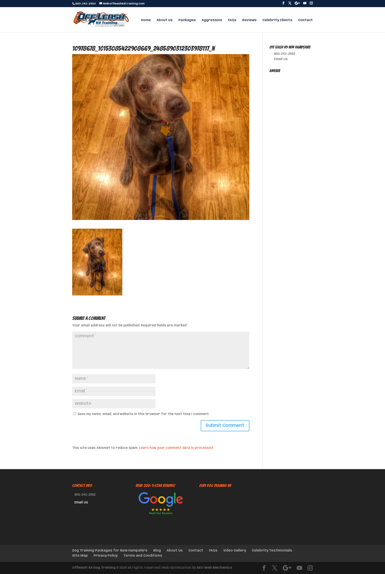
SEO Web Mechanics (214, 567)
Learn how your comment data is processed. (176, 448)
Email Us (281, 59)
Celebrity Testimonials (272, 550)
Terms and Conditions (142, 555)
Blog (157, 550)
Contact (305, 20)
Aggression (212, 20)
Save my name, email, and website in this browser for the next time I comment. (143, 414)
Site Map (80, 555)
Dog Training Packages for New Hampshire (109, 550)
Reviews (249, 20)
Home (146, 20)
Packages (187, 20)
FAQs (232, 20)
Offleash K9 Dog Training (94, 567)
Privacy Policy (106, 555)
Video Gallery (234, 550)
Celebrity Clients (277, 20)
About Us (165, 20)
